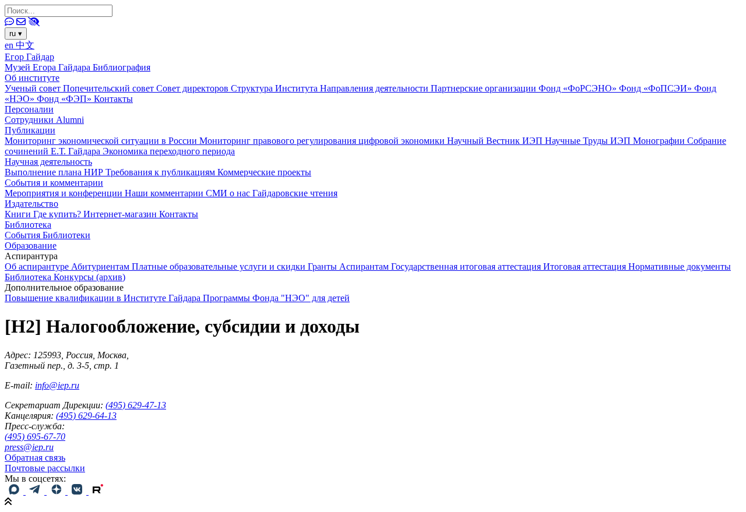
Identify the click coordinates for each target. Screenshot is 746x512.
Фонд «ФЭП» (65, 99)
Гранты (323, 266)
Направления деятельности (375, 88)
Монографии (660, 141)
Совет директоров (193, 88)
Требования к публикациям (161, 172)
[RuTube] (98, 491)
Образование (31, 245)
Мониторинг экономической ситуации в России (102, 141)
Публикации (30, 130)
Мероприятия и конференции (65, 193)
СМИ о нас (229, 193)
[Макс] (15, 491)
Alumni (70, 120)
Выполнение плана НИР (55, 172)
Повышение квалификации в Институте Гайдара (104, 298)
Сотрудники (30, 120)
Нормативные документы (679, 266)
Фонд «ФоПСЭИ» (656, 88)
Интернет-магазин (121, 214)
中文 (25, 45)
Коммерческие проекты (264, 172)
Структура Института (275, 88)
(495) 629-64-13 (86, 416)
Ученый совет (34, 88)
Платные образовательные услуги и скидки (220, 266)
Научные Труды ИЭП (589, 141)
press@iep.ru (29, 447)
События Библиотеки (47, 235)
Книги (19, 214)
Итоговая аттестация (585, 266)
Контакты (113, 99)
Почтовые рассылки (45, 468)
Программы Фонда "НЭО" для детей (276, 298)
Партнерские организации (485, 88)
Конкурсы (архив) (89, 277)
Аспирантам (365, 266)
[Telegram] (36, 491)
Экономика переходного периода (169, 151)
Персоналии (29, 109)
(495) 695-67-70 (35, 437)
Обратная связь (35, 457)
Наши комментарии (165, 193)
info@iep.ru (57, 385)
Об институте (32, 78)
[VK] (78, 491)
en (10, 45)
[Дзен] (57, 491)
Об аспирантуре (38, 266)
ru (15, 33)
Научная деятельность (48, 162)
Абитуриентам (101, 266)
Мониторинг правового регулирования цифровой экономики (323, 141)
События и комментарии (54, 183)
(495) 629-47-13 (135, 405)
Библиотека (28, 224)
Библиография (121, 67)
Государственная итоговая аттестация (467, 266)
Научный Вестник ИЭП (496, 141)
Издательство (31, 204)
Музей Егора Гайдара (49, 67)
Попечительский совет (109, 88)
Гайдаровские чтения (294, 193)
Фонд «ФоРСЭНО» (579, 88)
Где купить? (58, 214)
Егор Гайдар (29, 57)
